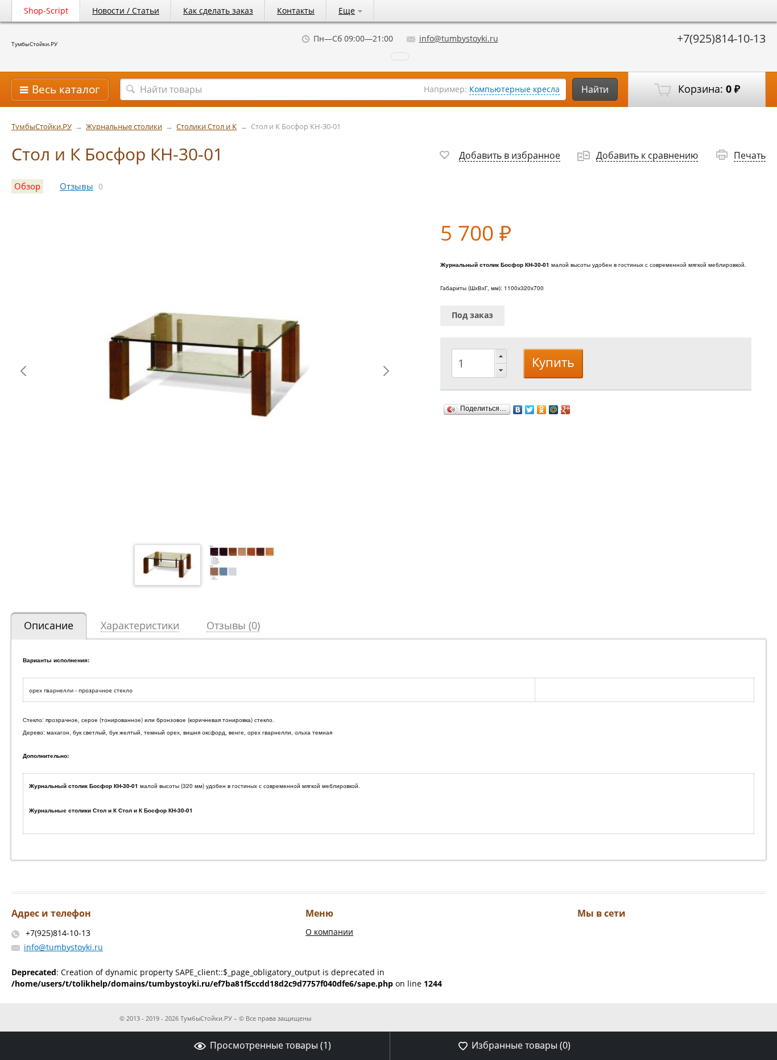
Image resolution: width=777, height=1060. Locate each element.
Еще (346, 10)
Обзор (27, 186)
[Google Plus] (566, 409)
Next (386, 371)
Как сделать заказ (218, 10)
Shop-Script (46, 10)
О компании (329, 931)
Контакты (296, 10)
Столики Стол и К (206, 126)
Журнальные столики (124, 126)
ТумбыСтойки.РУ (34, 44)
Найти (595, 89)
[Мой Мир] (554, 409)
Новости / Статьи (125, 10)
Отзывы (76, 186)
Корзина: (707, 89)
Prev (23, 371)
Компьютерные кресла (514, 89)
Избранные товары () (521, 1045)
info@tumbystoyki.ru (458, 38)
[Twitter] (530, 409)
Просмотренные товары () (270, 1045)
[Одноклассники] (542, 409)
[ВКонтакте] (518, 409)
